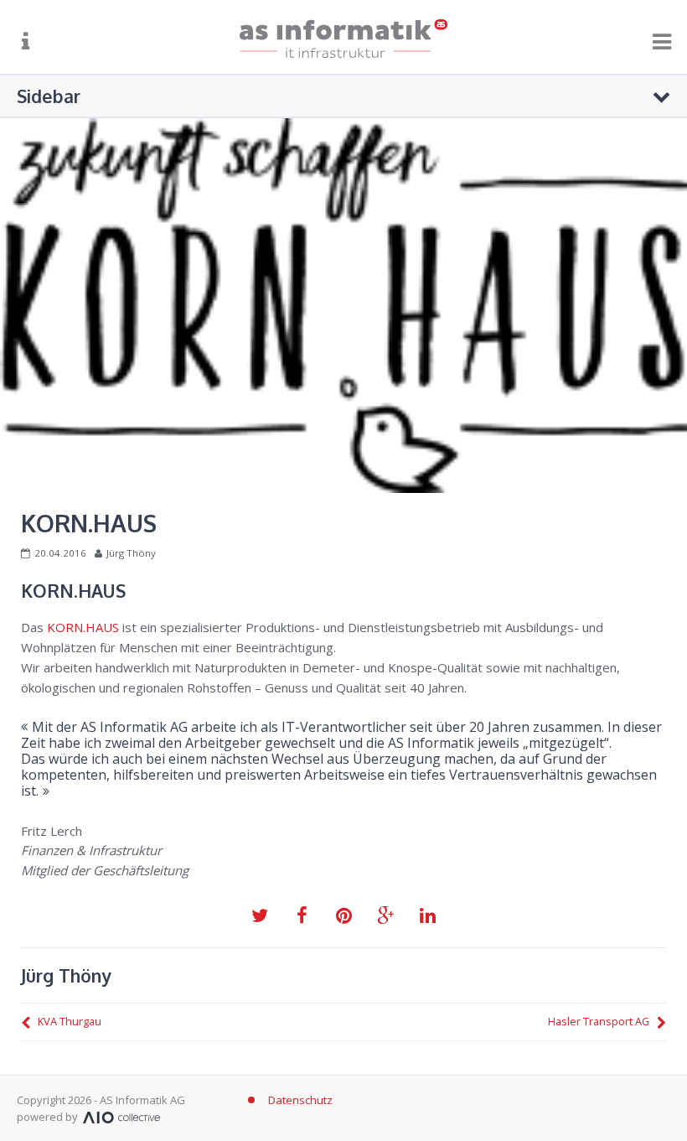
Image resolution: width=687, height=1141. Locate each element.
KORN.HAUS (83, 627)
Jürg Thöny (131, 553)
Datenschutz (300, 1099)
